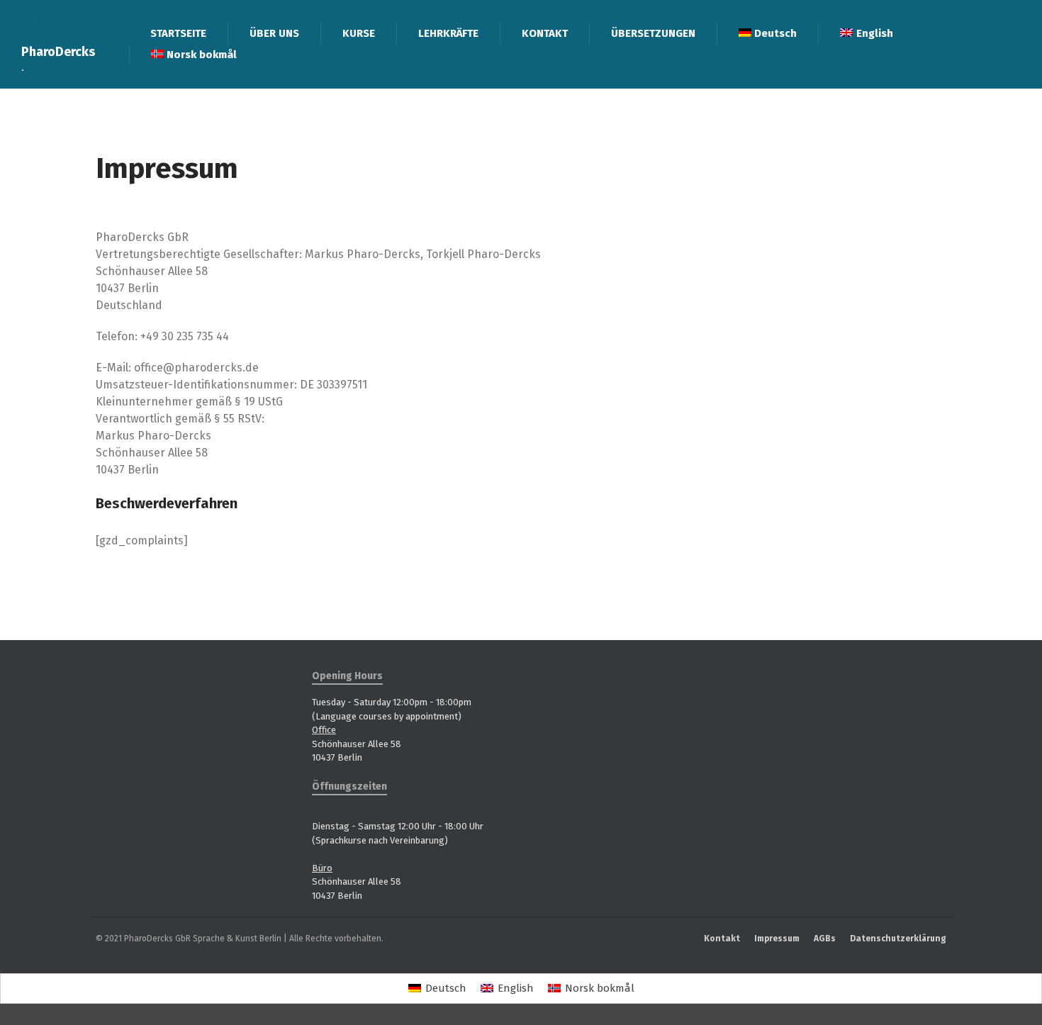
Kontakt (722, 938)
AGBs (825, 938)
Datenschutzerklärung (898, 938)
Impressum (777, 938)
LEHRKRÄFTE (448, 33)
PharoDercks (58, 52)
